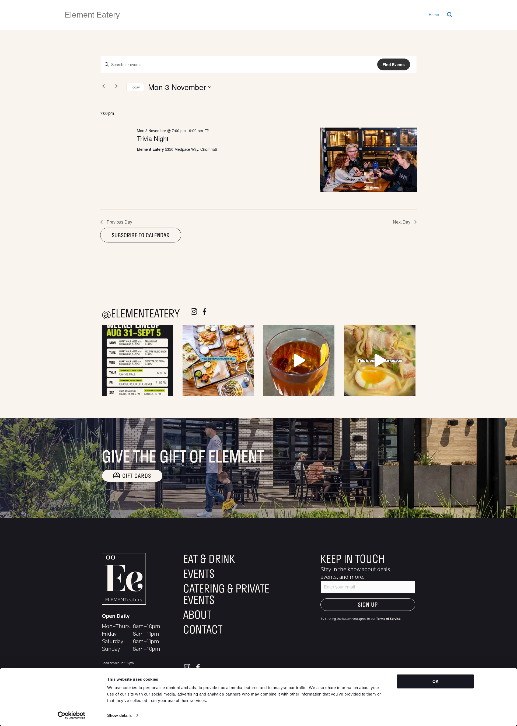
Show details (119, 715)
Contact (202, 629)
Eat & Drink (209, 558)
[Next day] (116, 86)
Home (434, 14)
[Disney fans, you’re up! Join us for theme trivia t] (137, 360)
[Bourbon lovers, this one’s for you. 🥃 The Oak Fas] (298, 360)
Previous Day (119, 222)
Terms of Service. (388, 619)
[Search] (447, 15)
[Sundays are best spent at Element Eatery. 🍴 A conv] (218, 360)
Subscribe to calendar (141, 235)
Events (198, 573)
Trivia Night (153, 138)
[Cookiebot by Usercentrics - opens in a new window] (71, 715)
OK (435, 681)
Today (135, 87)
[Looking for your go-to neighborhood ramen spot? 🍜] (379, 360)
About (197, 614)
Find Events (394, 64)
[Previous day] (103, 86)
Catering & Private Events (226, 594)
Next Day (401, 222)
